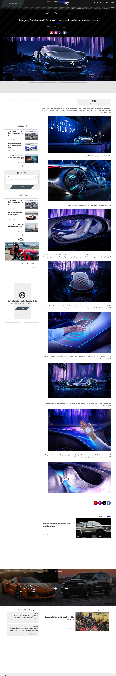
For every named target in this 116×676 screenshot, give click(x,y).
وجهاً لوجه (58, 570)
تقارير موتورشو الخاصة (78, 8)
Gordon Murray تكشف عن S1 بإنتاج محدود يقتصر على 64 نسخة (16, 157)
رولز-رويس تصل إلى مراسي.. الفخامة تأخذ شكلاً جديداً (16, 226)
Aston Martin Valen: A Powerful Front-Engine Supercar (15, 213)
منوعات (31, 131)
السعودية (35, 613)
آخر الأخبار (88, 8)
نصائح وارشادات (98, 8)
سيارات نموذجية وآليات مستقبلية (55, 13)
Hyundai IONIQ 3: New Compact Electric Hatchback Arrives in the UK (15, 133)
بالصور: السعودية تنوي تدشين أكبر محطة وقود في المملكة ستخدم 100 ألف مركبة (24, 629)
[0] (65, 33)
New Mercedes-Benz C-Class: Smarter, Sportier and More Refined (14, 145)
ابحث (15, 186)
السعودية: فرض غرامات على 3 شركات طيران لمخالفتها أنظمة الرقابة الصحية (25, 616)
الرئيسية (106, 8)
